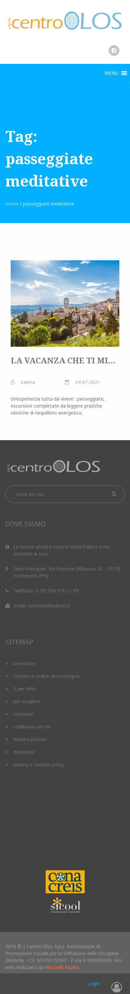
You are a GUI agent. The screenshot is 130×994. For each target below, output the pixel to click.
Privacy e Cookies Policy (38, 764)
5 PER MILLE (24, 688)
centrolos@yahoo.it (48, 605)
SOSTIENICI (23, 714)
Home (12, 203)
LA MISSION (24, 663)
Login (93, 983)
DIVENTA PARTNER (30, 739)
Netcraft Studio (62, 967)
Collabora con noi (32, 726)
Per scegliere (27, 701)
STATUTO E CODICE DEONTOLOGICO (46, 676)
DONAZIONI (23, 752)
